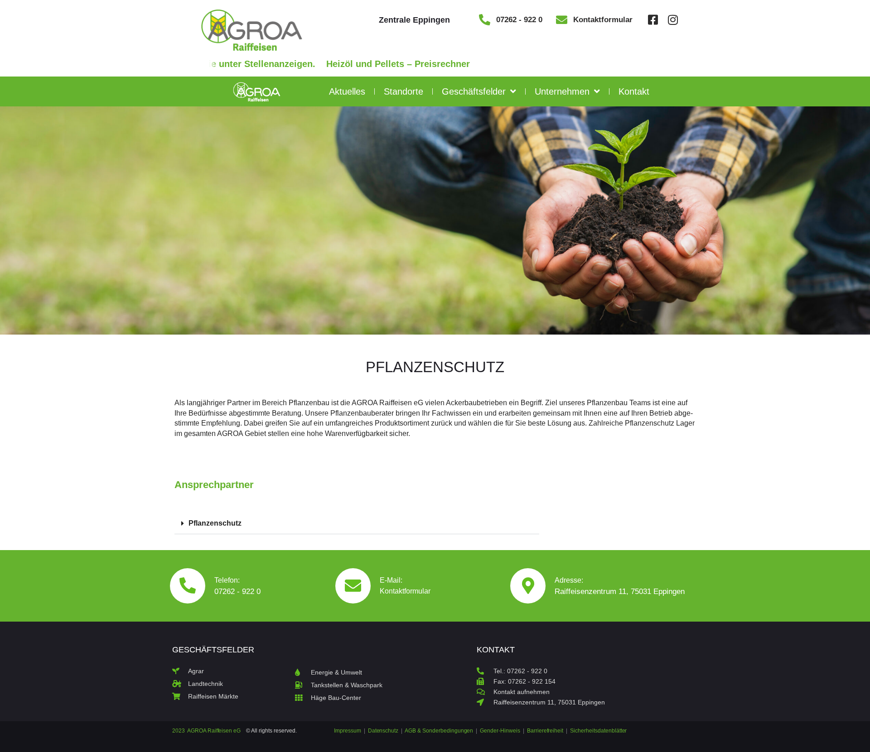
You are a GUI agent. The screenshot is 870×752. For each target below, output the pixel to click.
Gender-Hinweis (500, 731)
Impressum (348, 731)
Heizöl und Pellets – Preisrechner (348, 64)
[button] (356, 523)
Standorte (403, 91)
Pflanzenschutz (215, 523)
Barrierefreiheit (545, 731)
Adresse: (569, 580)
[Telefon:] (187, 586)
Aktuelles (347, 91)
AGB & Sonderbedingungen (439, 731)
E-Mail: (391, 580)
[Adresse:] (528, 586)
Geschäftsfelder (474, 91)
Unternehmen (562, 91)
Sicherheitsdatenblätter (598, 731)
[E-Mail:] (353, 586)
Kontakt (634, 91)
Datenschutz (383, 731)
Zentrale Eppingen (414, 19)
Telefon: (227, 580)
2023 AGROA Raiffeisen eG (206, 731)
